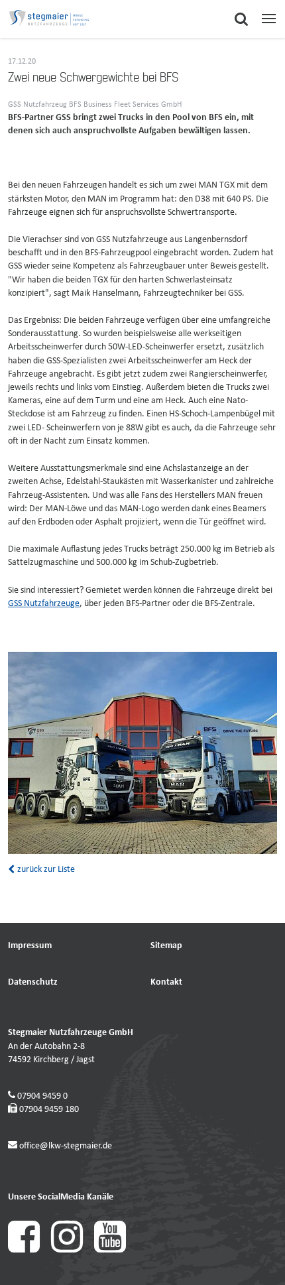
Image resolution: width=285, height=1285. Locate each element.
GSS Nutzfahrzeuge (44, 604)
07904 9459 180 (49, 1110)
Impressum (30, 946)
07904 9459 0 (42, 1096)
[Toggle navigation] (269, 19)
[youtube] (114, 1250)
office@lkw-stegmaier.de (65, 1146)
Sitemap (166, 946)
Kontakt (166, 982)
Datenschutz (33, 982)
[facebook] (29, 1250)
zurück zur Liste (45, 870)
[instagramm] (72, 1250)
